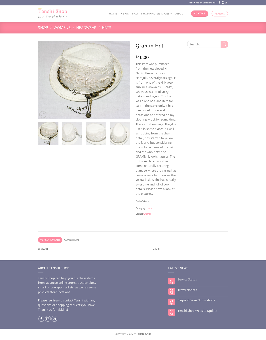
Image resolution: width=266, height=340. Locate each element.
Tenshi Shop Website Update (197, 310)
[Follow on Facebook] (219, 2)
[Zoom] (42, 114)
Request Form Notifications (196, 300)
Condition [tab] (71, 239)
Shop (43, 27)
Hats (106, 27)
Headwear (86, 27)
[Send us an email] (226, 2)
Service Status (187, 279)
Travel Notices (187, 290)
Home (113, 13)
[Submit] (224, 44)
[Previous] (44, 80)
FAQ (135, 13)
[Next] (124, 80)
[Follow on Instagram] (223, 2)
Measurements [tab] (50, 239)
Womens (62, 27)
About (180, 13)
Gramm (147, 213)
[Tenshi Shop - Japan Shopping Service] (52, 11)
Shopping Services (155, 13)
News (125, 13)
